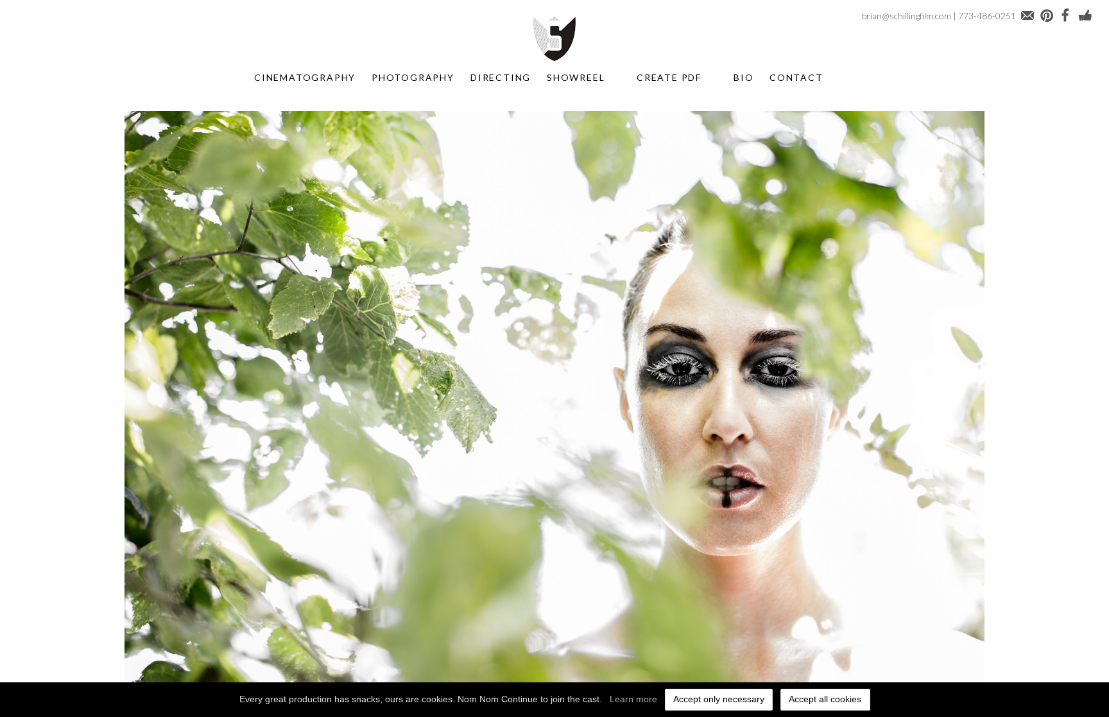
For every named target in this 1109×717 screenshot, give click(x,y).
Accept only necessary (718, 699)
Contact (796, 77)
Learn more (633, 699)
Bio (743, 77)
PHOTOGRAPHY (413, 77)
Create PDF (669, 77)
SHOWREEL (576, 77)
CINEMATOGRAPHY (305, 77)
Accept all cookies (825, 699)
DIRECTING (500, 77)
